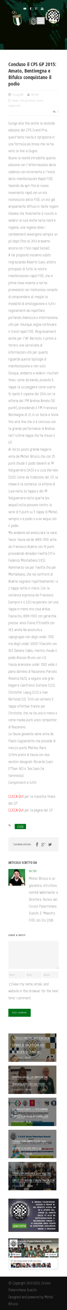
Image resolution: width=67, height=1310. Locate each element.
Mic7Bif (35, 94)
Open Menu (41, 20)
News (15, 100)
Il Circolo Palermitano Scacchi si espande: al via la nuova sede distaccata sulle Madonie (31, 1045)
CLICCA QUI (16, 796)
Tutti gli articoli (27, 100)
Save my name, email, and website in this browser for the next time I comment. (33, 990)
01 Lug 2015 (18, 94)
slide (20, 826)
